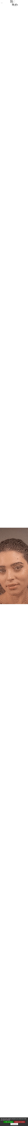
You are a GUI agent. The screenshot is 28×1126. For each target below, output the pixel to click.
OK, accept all (8, 1122)
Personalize (14, 1124)
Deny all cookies (20, 1122)
